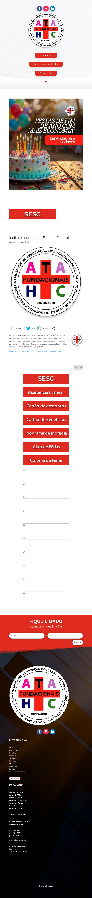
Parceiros (12, 761)
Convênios (25, 242)
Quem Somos (14, 750)
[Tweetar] (31, 328)
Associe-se (46, 55)
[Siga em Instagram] (46, 8)
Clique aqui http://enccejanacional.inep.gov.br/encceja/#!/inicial (35, 351)
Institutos (12, 755)
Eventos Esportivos (16, 792)
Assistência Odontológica (18, 800)
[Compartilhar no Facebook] (16, 328)
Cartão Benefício (15, 806)
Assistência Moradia (16, 809)
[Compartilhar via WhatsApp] (43, 328)
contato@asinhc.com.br (17, 840)
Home (11, 747)
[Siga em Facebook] (39, 8)
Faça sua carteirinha (46, 64)
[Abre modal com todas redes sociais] (53, 328)
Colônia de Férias (15, 795)
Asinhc (15, 242)
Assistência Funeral (16, 803)
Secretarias (13, 758)
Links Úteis (13, 766)
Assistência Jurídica (16, 798)
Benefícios (46, 73)
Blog (10, 764)
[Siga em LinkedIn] (52, 8)
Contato (12, 769)
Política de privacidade (17, 772)
